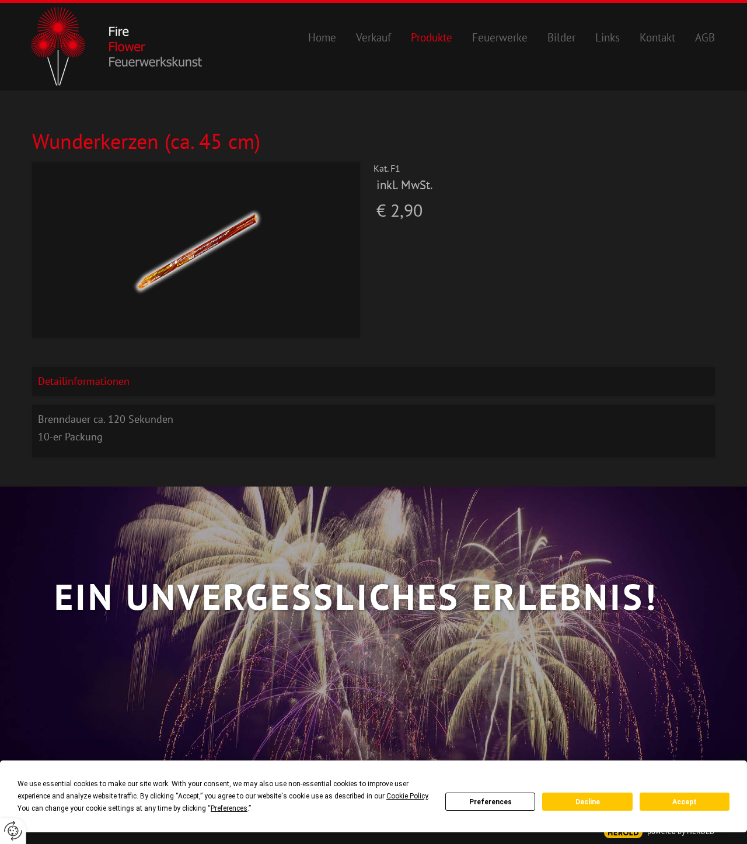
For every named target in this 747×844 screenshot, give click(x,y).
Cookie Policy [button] (407, 796)
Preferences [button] (229, 808)
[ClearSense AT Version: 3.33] (623, 832)
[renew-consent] (13, 831)
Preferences (490, 802)
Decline (587, 802)
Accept (684, 802)
